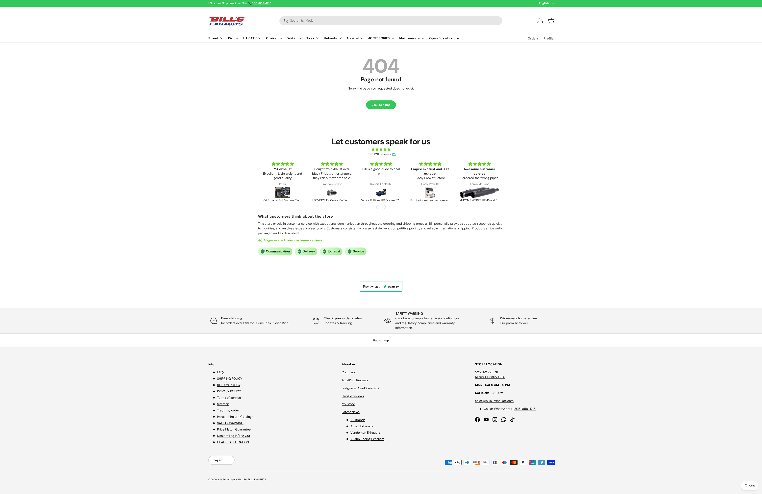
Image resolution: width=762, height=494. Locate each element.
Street (213, 38)
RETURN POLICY (228, 385)
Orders (533, 38)
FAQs (221, 372)
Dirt (231, 38)
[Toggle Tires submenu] (317, 38)
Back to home (381, 105)
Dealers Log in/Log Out (233, 436)
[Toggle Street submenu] (221, 38)
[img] (381, 149)
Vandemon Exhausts (365, 432)
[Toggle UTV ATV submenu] (259, 38)
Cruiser (272, 38)
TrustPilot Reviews (355, 380)
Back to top (381, 340)
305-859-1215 (525, 409)
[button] (551, 20)
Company (349, 372)
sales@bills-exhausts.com (494, 401)
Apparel (352, 38)
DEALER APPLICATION (233, 442)
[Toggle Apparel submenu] (361, 38)
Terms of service (229, 398)
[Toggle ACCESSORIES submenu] (393, 38)
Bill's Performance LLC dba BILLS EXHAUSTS (241, 479)
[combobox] (390, 20)
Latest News (351, 412)
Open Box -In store (444, 38)
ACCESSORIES (379, 38)
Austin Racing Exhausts (367, 439)
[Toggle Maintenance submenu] (422, 38)
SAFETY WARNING (230, 423)
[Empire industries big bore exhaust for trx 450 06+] (430, 192)
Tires (310, 38)
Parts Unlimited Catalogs (235, 417)
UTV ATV (250, 38)
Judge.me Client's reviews (360, 388)
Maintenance (409, 38)
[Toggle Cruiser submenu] (281, 38)
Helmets (330, 38)
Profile (549, 38)
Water (292, 38)
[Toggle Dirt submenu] (237, 38)
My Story (348, 404)
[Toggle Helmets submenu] (340, 38)
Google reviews (353, 396)
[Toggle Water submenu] (300, 38)
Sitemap (223, 404)
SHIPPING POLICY (229, 379)
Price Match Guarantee (234, 429)
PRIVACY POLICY (229, 391)
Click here (403, 318)
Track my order (228, 410)
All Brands (357, 420)
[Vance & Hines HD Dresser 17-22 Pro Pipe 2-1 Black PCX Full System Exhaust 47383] (381, 192)
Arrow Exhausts (361, 426)
